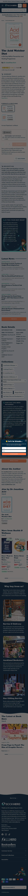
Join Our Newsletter (14, 454)
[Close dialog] (26, 440)
